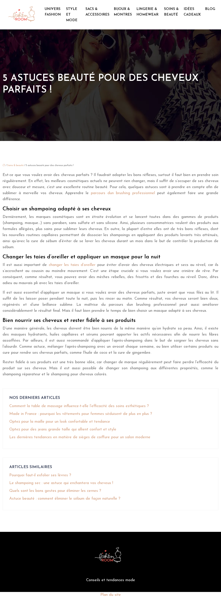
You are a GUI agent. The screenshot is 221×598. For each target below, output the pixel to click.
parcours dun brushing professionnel (123, 193)
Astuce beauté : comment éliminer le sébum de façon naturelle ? (64, 499)
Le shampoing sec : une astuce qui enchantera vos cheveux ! (61, 483)
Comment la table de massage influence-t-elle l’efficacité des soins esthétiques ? (79, 406)
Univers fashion (53, 11)
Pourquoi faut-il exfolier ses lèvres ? (40, 475)
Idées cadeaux (192, 11)
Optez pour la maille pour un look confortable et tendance (59, 422)
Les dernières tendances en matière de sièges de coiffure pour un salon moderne (79, 437)
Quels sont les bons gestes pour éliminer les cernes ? (55, 491)
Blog (210, 9)
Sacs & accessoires (97, 11)
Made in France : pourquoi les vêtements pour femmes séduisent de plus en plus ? (80, 414)
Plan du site (110, 595)
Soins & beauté (171, 11)
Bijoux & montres (123, 11)
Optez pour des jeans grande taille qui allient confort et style (62, 430)
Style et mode (71, 14)
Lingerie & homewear (147, 11)
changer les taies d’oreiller (71, 265)
